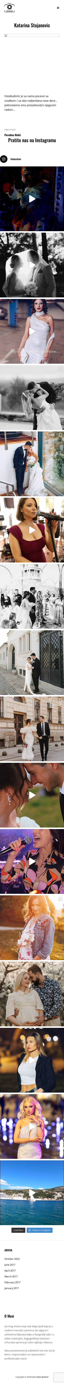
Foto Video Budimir (40, 1377)
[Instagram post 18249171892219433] (32, 861)
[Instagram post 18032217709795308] (32, 795)
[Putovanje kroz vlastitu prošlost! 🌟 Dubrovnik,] (32, 1192)
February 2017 (12, 1282)
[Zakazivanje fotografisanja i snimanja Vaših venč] (32, 397)
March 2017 (11, 1276)
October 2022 (12, 1259)
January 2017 (11, 1288)
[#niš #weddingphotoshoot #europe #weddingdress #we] (32, 265)
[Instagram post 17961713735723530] (32, 1126)
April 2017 (10, 1270)
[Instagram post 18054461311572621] (32, 331)
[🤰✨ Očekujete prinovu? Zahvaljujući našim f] (32, 927)
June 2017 (9, 1264)
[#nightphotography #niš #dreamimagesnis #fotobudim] (32, 1060)
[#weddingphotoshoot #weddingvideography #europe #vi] (32, 198)
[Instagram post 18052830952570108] (32, 530)
